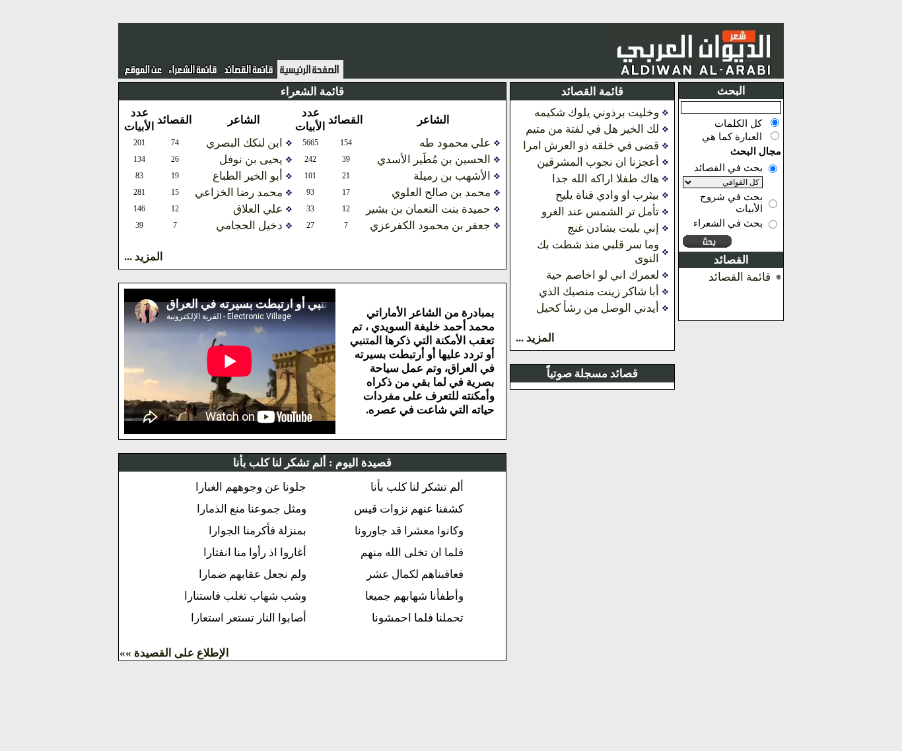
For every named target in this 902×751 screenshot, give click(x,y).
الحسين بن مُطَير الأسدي (434, 159)
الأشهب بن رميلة (452, 176)
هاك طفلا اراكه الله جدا (605, 178)
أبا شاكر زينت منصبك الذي (599, 291)
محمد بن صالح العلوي (441, 192)
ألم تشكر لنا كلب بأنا (279, 462)
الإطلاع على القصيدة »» (174, 653)
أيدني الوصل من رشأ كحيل (597, 308)
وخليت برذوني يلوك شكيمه (596, 112)
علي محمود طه (455, 143)
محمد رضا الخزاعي (239, 192)
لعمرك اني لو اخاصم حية (602, 275)
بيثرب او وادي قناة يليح (607, 195)
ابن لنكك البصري (244, 143)
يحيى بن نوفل (251, 159)
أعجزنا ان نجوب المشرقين (598, 162)
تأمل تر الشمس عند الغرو (600, 211)
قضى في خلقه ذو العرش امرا (591, 145)
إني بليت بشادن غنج (613, 228)
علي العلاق (258, 209)
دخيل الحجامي (249, 225)
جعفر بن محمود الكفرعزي (430, 225)
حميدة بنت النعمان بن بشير (428, 209)
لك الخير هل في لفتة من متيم (592, 129)
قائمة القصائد (740, 277)
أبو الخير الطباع (248, 176)
